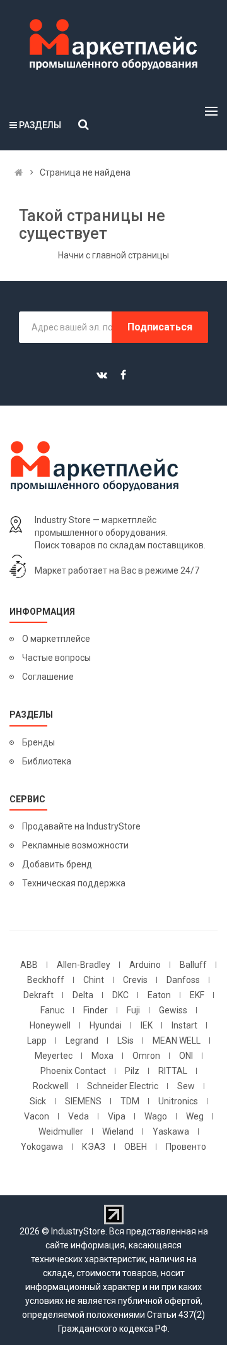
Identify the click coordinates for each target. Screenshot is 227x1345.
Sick (38, 1101)
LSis (125, 1040)
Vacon (36, 1116)
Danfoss (183, 980)
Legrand (82, 1040)
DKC (120, 995)
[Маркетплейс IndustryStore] (19, 172)
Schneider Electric (122, 1086)
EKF (197, 995)
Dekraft (38, 995)
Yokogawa (42, 1147)
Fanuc (52, 1010)
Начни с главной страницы (113, 255)
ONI (186, 1056)
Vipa (116, 1116)
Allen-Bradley (83, 965)
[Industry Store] (113, 45)
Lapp (37, 1040)
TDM (129, 1101)
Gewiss (173, 1010)
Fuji (133, 1010)
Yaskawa (171, 1131)
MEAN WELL (177, 1040)
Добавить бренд (57, 864)
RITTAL (172, 1071)
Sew (186, 1086)
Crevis (135, 980)
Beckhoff (45, 980)
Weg (195, 1116)
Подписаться (159, 327)
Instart (184, 1025)
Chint (93, 980)
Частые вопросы (56, 658)
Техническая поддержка (73, 883)
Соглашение (48, 677)
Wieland (118, 1131)
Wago (155, 1116)
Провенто (186, 1147)
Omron (146, 1056)
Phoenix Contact (73, 1071)
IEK (147, 1025)
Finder (95, 1010)
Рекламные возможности (75, 845)
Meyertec (54, 1056)
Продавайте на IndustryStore (81, 826)
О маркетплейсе (56, 639)
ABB (29, 965)
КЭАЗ (93, 1147)
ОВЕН (135, 1147)
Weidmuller (60, 1131)
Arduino (145, 965)
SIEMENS (83, 1101)
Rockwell (50, 1086)
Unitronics (178, 1101)
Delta (83, 995)
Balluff (193, 965)
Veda (78, 1116)
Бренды (38, 742)
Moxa (102, 1056)
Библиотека (46, 761)
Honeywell (50, 1025)
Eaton (159, 995)
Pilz (132, 1071)
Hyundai (106, 1025)
